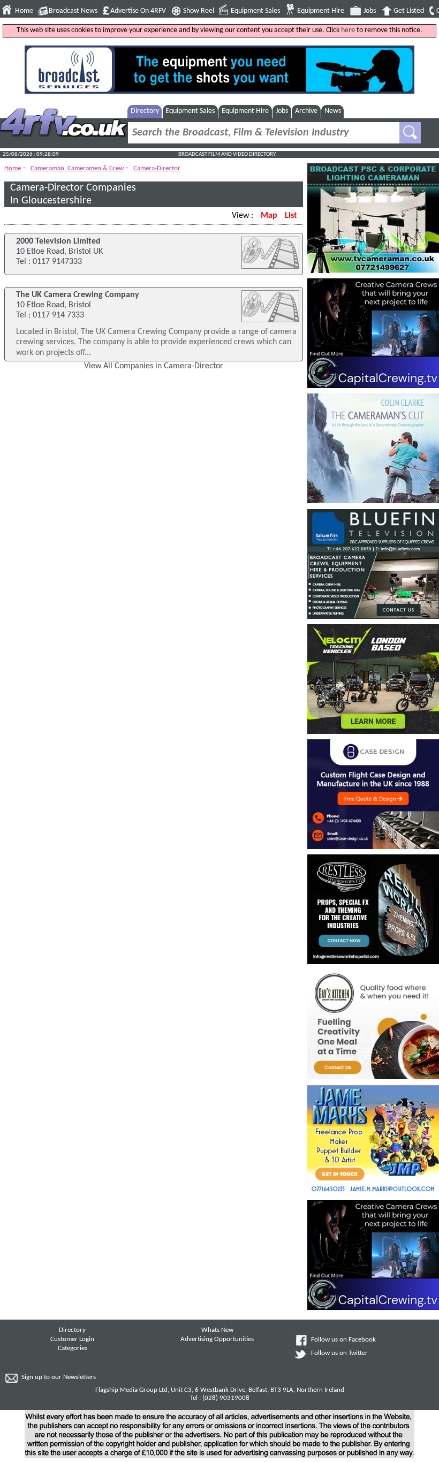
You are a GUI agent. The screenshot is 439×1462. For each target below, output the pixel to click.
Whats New (217, 1330)
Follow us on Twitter (339, 1353)
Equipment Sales (255, 11)
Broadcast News (73, 11)
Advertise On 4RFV (138, 11)
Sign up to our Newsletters (58, 1377)
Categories (72, 1348)
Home (24, 11)
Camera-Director (156, 168)
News (332, 111)
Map (269, 215)
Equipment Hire (320, 11)
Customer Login (72, 1339)
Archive (306, 111)
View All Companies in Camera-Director (153, 366)
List (291, 215)
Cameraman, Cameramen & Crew (77, 168)
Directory (145, 111)
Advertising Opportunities (217, 1339)
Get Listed (408, 11)
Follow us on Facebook (343, 1340)
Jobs (370, 11)
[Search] (410, 132)
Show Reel (198, 11)
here (348, 30)
